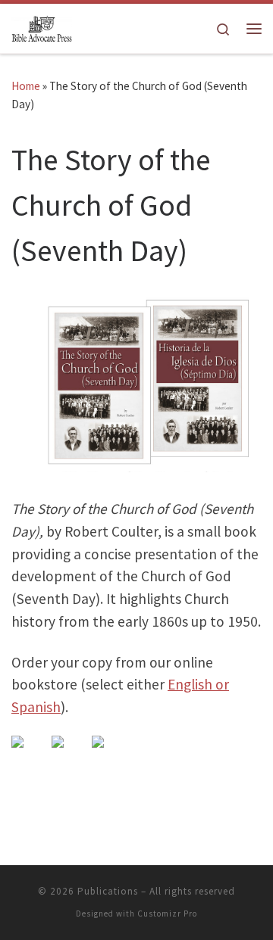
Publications (107, 891)
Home (25, 86)
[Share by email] (110, 754)
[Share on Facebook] (29, 754)
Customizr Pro (167, 913)
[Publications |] (41, 27)
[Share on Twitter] (70, 754)
